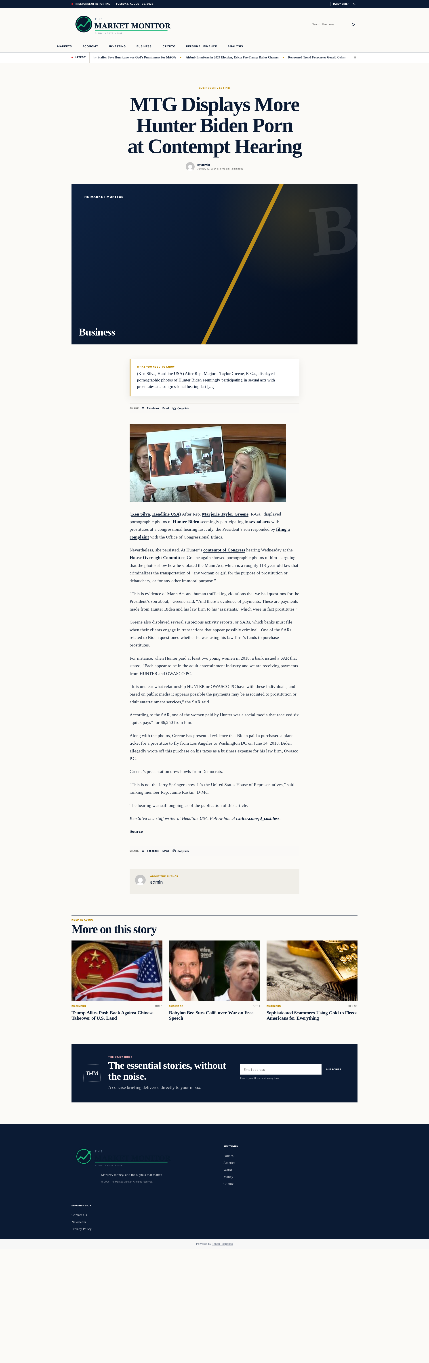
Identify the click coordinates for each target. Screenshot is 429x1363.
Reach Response (222, 1243)
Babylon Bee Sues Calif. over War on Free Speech (211, 1015)
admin (205, 164)
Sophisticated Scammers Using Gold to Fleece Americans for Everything (312, 1015)
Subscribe (333, 1069)
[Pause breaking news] (354, 57)
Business (206, 87)
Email (165, 408)
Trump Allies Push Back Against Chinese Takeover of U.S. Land (112, 1015)
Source (136, 831)
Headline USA (165, 514)
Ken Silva (140, 514)
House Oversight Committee (157, 557)
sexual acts (259, 521)
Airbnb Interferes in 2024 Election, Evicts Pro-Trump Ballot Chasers (207, 57)
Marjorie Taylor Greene (225, 514)
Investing (221, 87)
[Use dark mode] (355, 4)
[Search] (353, 24)
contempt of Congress (224, 549)
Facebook (153, 408)
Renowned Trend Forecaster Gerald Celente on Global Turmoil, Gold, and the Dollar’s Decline (327, 57)
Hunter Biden (186, 521)
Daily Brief (341, 3)
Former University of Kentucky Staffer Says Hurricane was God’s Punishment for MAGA (90, 57)
